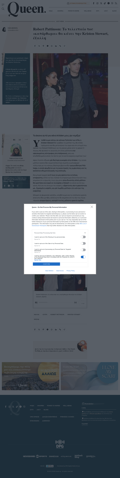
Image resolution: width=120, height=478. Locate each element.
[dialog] (60, 239)
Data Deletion (49, 270)
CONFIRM (46, 264)
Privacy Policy (71, 270)
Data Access (60, 270)
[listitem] (60, 233)
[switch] (83, 237)
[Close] (92, 207)
